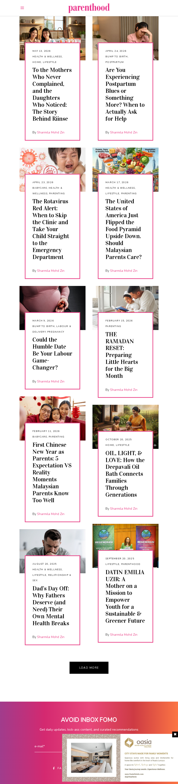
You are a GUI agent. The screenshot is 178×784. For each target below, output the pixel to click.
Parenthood (131, 564)
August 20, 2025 (44, 564)
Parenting (57, 193)
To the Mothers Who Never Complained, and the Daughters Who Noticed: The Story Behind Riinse (52, 94)
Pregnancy (55, 332)
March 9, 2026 (43, 320)
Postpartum (114, 62)
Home (36, 62)
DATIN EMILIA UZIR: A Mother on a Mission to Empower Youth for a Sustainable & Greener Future (125, 596)
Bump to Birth (116, 56)
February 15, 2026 (119, 320)
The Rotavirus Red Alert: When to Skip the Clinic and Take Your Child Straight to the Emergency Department (50, 229)
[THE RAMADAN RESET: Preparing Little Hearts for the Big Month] (125, 308)
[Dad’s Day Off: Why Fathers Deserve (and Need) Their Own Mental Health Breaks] (52, 551)
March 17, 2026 (116, 182)
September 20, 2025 (119, 558)
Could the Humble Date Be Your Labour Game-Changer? (52, 353)
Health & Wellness (47, 56)
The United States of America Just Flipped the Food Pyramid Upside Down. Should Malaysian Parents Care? (123, 229)
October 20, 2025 (118, 439)
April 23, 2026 (42, 182)
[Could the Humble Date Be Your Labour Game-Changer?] (52, 308)
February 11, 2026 (46, 431)
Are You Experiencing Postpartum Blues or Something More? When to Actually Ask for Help (125, 94)
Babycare (39, 188)
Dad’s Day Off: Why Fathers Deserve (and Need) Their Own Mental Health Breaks (50, 606)
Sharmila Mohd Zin (50, 132)
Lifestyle (50, 62)
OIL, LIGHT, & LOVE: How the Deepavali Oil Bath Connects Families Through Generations (125, 474)
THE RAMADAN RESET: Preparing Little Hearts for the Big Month (121, 355)
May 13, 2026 (41, 51)
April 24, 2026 (115, 51)
